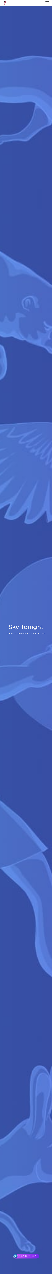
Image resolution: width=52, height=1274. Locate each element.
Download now (27, 1256)
